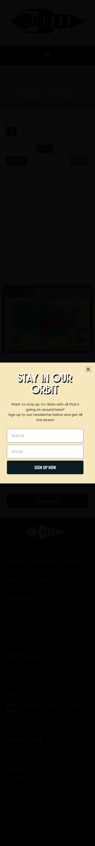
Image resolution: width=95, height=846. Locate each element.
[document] (47, 423)
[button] (88, 369)
